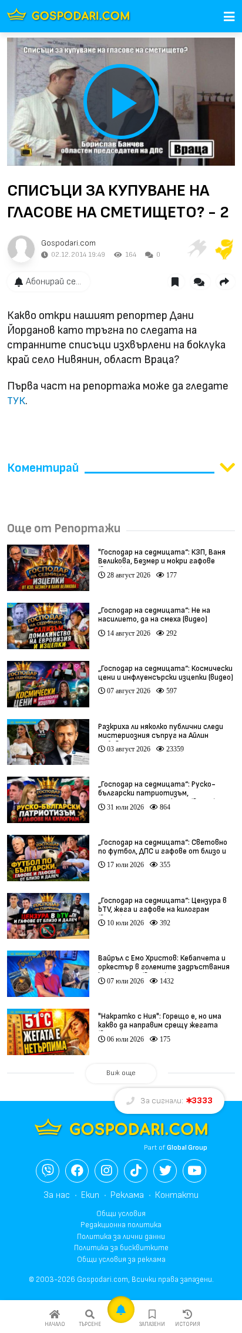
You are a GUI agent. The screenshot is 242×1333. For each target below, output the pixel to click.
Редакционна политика (121, 1225)
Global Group (187, 1147)
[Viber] (47, 1171)
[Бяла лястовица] (196, 249)
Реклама (127, 1195)
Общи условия (121, 1213)
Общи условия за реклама (121, 1259)
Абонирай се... (53, 281)
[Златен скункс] (224, 249)
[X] (165, 1171)
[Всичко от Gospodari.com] (21, 249)
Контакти (177, 1195)
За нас (56, 1195)
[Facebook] (77, 1171)
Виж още (121, 1073)
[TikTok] (135, 1171)
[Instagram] (106, 1171)
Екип (90, 1195)
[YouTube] (194, 1171)
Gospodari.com (68, 243)
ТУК (16, 401)
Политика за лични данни (121, 1236)
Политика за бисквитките (121, 1248)
